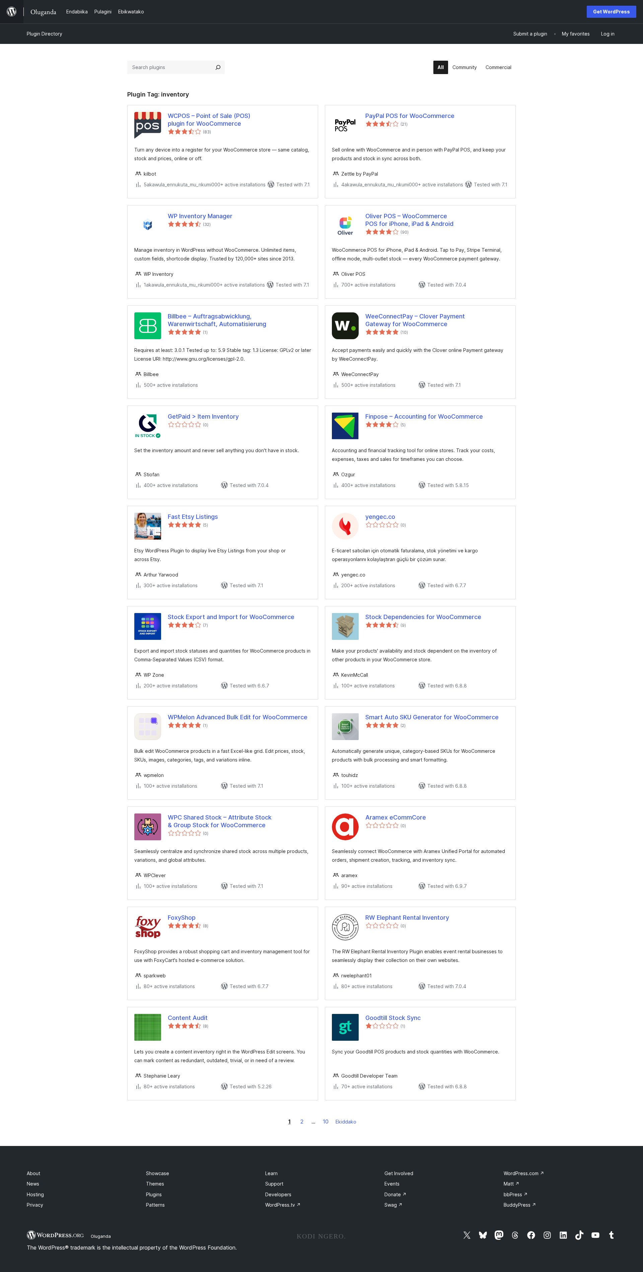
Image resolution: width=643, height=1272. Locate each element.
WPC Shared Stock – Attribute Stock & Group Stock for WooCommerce (220, 821)
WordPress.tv (283, 1205)
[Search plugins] (218, 67)
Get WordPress (611, 11)
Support (274, 1184)
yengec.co (380, 516)
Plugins (154, 1194)
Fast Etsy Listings (193, 516)
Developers (278, 1194)
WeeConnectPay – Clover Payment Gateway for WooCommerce (415, 320)
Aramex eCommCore (395, 817)
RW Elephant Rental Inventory (407, 917)
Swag (393, 1205)
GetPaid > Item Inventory (203, 416)
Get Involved (398, 1173)
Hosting (35, 1194)
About (33, 1173)
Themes (155, 1184)
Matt (511, 1184)
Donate (395, 1194)
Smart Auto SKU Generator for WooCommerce (432, 717)
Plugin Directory (44, 34)
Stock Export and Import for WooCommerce (231, 616)
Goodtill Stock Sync (393, 1017)
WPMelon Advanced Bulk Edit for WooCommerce (237, 717)
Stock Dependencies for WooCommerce (423, 616)
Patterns (155, 1205)
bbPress (516, 1194)
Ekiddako (346, 1122)
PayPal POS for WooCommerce (409, 115)
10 (326, 1121)
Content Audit (188, 1017)
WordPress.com (524, 1173)
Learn (271, 1173)
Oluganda (101, 1236)
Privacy (35, 1205)
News (33, 1184)
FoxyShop (182, 917)
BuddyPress (520, 1205)
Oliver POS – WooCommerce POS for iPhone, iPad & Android (409, 220)
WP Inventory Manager (200, 216)
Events (392, 1184)
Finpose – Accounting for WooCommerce (424, 416)
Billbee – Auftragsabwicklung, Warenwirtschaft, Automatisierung (217, 320)
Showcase (157, 1173)
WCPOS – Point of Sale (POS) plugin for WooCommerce (209, 119)
